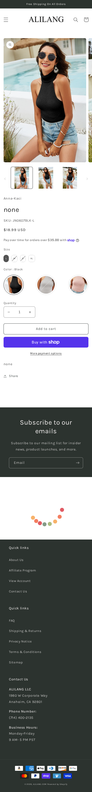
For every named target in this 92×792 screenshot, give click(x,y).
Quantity (10, 303)
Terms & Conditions (25, 652)
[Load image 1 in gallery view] (22, 178)
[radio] (6, 258)
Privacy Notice (20, 641)
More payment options (46, 353)
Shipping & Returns (25, 631)
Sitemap (16, 662)
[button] (6, 20)
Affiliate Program (22, 570)
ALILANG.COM (39, 784)
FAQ (12, 621)
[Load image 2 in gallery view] (46, 178)
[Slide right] (87, 179)
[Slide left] (5, 179)
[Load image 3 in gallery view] (70, 178)
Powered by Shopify (57, 784)
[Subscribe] (78, 462)
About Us (16, 560)
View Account (20, 581)
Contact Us (18, 591)
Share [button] (13, 376)
